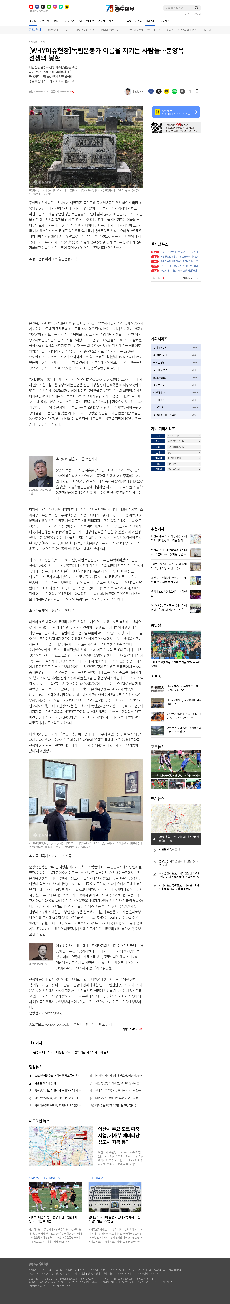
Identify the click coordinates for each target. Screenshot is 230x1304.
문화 (80, 21)
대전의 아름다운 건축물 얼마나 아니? (181, 29)
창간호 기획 (53, 29)
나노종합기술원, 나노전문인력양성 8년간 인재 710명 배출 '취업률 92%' (59, 1098)
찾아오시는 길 (71, 1269)
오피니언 (90, 21)
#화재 (90, 1178)
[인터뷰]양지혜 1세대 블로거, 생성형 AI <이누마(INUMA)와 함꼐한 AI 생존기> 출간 (119, 1075)
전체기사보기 (188, 278)
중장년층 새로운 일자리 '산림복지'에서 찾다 (59, 1090)
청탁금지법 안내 (124, 1273)
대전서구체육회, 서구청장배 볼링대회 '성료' (184, 701)
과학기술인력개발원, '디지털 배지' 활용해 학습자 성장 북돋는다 (59, 1105)
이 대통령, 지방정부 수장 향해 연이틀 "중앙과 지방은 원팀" (169, 607)
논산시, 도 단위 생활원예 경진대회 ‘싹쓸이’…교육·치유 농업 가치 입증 (169, 552)
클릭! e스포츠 (160, 347)
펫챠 (67, 29)
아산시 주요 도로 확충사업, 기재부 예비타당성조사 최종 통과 (119, 1135)
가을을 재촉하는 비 (45, 1083)
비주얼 (128, 21)
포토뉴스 (157, 746)
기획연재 (150, 21)
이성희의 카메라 (161, 355)
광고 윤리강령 (94, 1273)
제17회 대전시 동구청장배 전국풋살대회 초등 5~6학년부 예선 (54, 1219)
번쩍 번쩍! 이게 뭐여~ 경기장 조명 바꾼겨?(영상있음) (184, 729)
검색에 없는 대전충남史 (164, 415)
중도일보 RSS (159, 1269)
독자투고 (147, 1269)
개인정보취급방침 (98, 1269)
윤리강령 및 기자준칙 (61, 1273)
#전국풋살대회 (35, 1178)
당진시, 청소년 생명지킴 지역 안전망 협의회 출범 (180, 261)
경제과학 (57, 21)
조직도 (59, 1269)
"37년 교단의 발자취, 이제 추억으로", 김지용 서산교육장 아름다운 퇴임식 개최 (169, 566)
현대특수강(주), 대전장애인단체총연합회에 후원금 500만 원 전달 (119, 1090)
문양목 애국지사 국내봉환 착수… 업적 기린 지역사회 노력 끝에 (71, 1052)
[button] (204, 30)
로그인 (187, 13)
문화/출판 (158, 407)
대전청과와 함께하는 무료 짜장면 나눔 (116, 1098)
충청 (119, 21)
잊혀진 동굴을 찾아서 (84, 29)
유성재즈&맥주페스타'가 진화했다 (169, 593)
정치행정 (44, 21)
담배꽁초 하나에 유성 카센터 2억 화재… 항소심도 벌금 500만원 (114, 1219)
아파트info (158, 362)
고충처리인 (33, 1273)
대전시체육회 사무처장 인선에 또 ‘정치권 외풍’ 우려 (184, 687)
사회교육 (69, 21)
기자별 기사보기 (46, 1269)
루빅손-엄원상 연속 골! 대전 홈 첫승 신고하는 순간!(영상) (176, 664)
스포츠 (101, 21)
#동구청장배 (49, 1178)
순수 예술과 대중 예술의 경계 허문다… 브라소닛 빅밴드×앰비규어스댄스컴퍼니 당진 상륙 (180, 256)
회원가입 (197, 13)
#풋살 (59, 1178)
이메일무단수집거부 (117, 1269)
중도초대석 (158, 385)
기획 (43, 42)
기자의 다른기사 (133, 1029)
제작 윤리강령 (79, 1273)
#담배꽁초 (100, 1178)
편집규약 (45, 1273)
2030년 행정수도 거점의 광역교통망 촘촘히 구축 (59, 1075)
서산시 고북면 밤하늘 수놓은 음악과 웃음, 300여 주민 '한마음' (180, 270)
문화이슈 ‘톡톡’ (160, 370)
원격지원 (154, 1273)
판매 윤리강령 (109, 1273)
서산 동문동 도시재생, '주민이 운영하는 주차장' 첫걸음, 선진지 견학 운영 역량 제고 (119, 1083)
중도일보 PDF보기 (175, 1269)
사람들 (138, 21)
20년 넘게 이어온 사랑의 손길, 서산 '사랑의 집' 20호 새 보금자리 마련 (180, 265)
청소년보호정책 (141, 1273)
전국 (111, 21)
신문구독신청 (134, 1269)
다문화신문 (163, 21)
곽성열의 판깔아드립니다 (111, 29)
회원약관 (83, 1269)
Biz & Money (159, 377)
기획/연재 (33, 42)
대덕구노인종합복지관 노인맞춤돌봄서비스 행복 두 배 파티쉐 (119, 1105)
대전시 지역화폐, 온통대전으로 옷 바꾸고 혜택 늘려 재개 (169, 579)
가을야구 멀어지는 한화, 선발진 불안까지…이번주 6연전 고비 (184, 715)
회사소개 (32, 1269)
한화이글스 (158, 400)
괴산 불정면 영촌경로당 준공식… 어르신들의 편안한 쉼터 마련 (180, 251)
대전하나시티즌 (161, 392)
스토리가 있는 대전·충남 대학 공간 (143, 29)
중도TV (32, 21)
